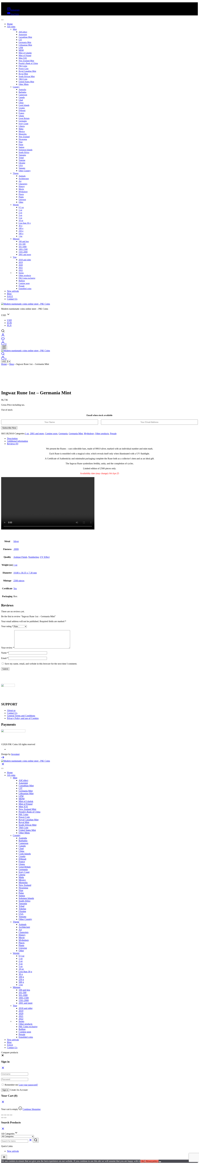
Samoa (21, 147)
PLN (9, 325)
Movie (21, 189)
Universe (22, 199)
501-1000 (23, 247)
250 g (21, 231)
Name (4, 653)
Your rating (7, 626)
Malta (21, 129)
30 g (20, 226)
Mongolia (23, 134)
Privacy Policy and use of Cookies (23, 718)
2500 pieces (18, 580)
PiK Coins (23, 66)
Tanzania (22, 155)
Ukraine (22, 163)
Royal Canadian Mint (27, 71)
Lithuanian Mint (25, 45)
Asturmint (23, 34)
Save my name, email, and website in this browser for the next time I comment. (41, 663)
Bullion (22, 281)
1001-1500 (23, 249)
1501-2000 (23, 252)
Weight (16, 205)
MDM (21, 50)
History (22, 186)
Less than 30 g (25, 223)
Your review (7, 647)
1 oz (20, 210)
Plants (21, 197)
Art (20, 181)
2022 (21, 270)
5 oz (20, 218)
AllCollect (23, 32)
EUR (9, 323)
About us (11, 710)
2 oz (20, 213)
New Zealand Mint (26, 61)
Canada (22, 97)
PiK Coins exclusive (27, 278)
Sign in (5, 1090)
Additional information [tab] (17, 441)
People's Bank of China (28, 63)
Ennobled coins (25, 289)
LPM (21, 48)
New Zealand (24, 137)
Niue (21, 142)
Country (16, 87)
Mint (15, 29)
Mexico (22, 131)
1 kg (20, 236)
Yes (15, 588)
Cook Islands (24, 105)
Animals (22, 176)
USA (21, 165)
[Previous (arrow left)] (2, 1117)
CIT (20, 40)
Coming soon (24, 283)
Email (4, 658)
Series (21, 273)
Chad (21, 100)
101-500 (22, 244)
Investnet (15, 754)
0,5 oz (21, 207)
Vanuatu (22, 168)
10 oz (21, 220)
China (21, 103)
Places (21, 194)
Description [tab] (12, 438)
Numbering (33, 557)
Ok (142, 1161)
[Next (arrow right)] (5, 1117)
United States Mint (26, 82)
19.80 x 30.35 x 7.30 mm (25, 573)
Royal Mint (23, 74)
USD (9, 320)
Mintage (16, 239)
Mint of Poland (25, 55)
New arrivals (13, 291)
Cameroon (23, 95)
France (21, 113)
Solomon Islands (25, 150)
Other (21, 202)
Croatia (22, 108)
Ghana (21, 116)
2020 (21, 265)
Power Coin (23, 69)
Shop (11, 364)
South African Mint (27, 76)
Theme (16, 173)
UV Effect (45, 557)
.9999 (16, 549)
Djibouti (22, 110)
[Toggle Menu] (2, 19)
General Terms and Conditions (21, 715)
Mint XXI (23, 58)
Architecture (24, 179)
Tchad (21, 158)
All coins (11, 26)
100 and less (24, 241)
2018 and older (25, 260)
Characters (23, 184)
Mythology (23, 192)
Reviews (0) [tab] (12, 443)
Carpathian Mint (25, 37)
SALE (10, 296)
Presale (21, 286)
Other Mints (24, 84)
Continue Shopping (31, 1109)
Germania (23, 121)
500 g (21, 234)
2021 (21, 268)
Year (15, 257)
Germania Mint (25, 42)
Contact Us (12, 299)
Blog (9, 293)
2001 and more (25, 254)
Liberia (22, 126)
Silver (16, 541)
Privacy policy (152, 1161)
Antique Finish (20, 557)
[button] (2, 1056)
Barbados (22, 92)
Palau (21, 144)
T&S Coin (23, 79)
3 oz (20, 215)
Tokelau (22, 160)
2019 (21, 262)
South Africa (24, 152)
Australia (22, 89)
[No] (160, 1161)
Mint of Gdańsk (25, 53)
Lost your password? (28, 1085)
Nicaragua (23, 139)
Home (10, 24)
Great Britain (24, 118)
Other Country (25, 171)
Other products (25, 275)
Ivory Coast (23, 124)
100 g (21, 228)
